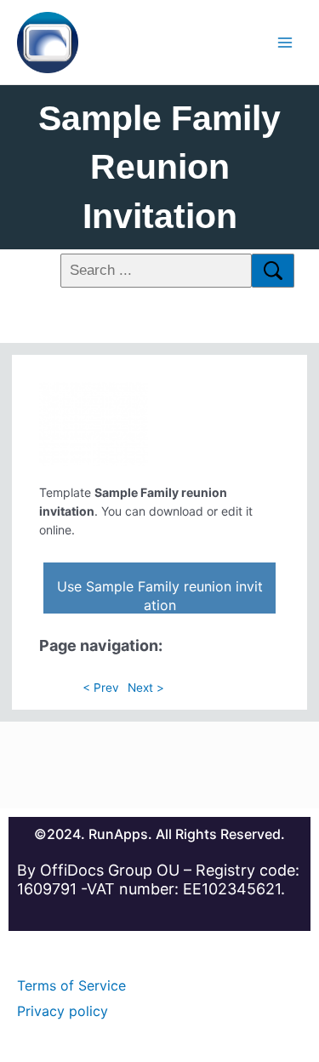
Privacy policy (62, 1010)
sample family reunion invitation (159, 167)
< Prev (101, 687)
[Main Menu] (285, 42)
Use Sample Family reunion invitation (160, 596)
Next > (146, 687)
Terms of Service (71, 985)
